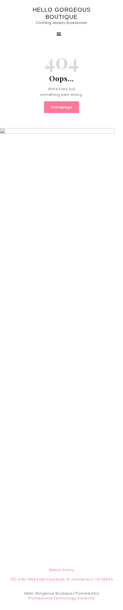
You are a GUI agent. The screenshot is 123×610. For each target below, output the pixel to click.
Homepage (61, 107)
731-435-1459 (23, 579)
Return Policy (61, 570)
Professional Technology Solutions (61, 598)
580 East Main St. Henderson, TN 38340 (76, 579)
